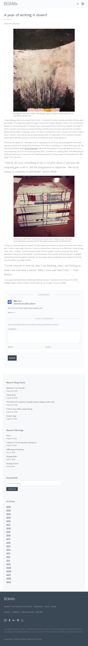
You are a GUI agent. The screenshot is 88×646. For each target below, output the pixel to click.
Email (48, 347)
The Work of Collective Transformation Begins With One (30, 402)
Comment (12, 329)
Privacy (39, 639)
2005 (8, 582)
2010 (8, 564)
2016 (8, 543)
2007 (8, 575)
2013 (8, 553)
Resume (39, 612)
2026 (8, 507)
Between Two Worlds (15, 388)
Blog (47, 606)
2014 (8, 550)
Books (7, 606)
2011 (8, 560)
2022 (8, 521)
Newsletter (28, 612)
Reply (10, 313)
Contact (16, 612)
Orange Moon (12, 463)
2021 (8, 525)
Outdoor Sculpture (22, 606)
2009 (8, 568)
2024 (8, 514)
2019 (8, 532)
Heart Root (11, 395)
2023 (8, 517)
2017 (8, 539)
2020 (8, 528)
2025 (8, 510)
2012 (8, 557)
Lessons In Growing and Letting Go (21, 442)
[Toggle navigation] (81, 4)
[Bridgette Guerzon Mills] (10, 4)
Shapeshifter (11, 456)
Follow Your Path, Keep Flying (19, 409)
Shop (54, 606)
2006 (8, 578)
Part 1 (8, 436)
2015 (8, 546)
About (7, 612)
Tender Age (11, 416)
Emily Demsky (31, 148)
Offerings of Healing (14, 449)
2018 (8, 535)
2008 (8, 571)
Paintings (38, 606)
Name (11, 347)
